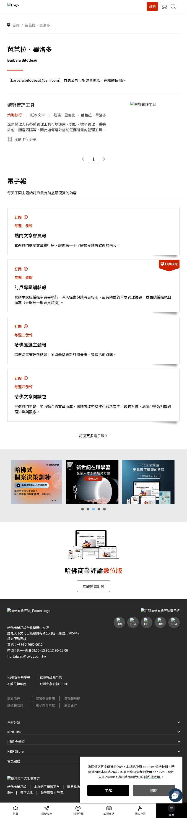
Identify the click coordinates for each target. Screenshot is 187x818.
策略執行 (14, 115)
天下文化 (26, 792)
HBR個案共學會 (18, 677)
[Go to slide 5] (104, 509)
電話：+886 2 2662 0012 (25, 644)
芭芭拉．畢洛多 (93, 115)
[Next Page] (104, 159)
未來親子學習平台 (47, 786)
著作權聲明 (72, 698)
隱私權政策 (15, 705)
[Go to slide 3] (93, 509)
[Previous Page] (83, 159)
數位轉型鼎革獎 (51, 677)
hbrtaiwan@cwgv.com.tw (26, 656)
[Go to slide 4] (99, 509)
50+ (10, 792)
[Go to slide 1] (82, 509)
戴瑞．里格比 (64, 115)
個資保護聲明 (45, 698)
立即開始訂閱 (93, 586)
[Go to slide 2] (88, 509)
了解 (108, 790)
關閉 (154, 790)
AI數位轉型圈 (16, 684)
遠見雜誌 (73, 786)
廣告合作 (70, 705)
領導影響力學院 (52, 792)
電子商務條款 (45, 705)
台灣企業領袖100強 (54, 684)
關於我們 (13, 698)
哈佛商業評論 (16, 786)
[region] (93, 482)
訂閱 (152, 6)
